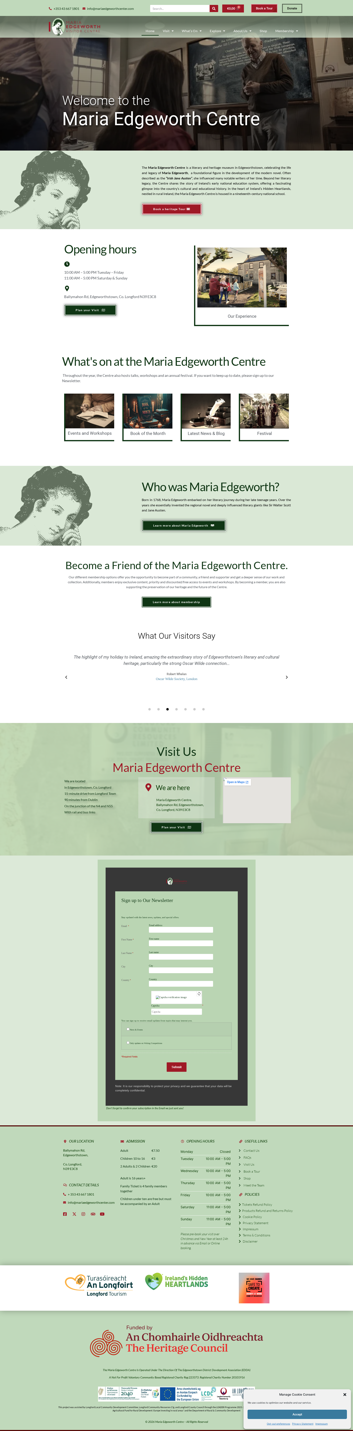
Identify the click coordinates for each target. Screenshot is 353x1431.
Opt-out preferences (278, 1423)
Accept (297, 1414)
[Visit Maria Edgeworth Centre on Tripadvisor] (94, 1214)
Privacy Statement (302, 1423)
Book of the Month (148, 433)
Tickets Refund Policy (256, 1204)
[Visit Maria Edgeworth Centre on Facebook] (66, 1214)
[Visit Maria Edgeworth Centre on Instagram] (85, 1214)
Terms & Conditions (255, 1235)
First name (154, 939)
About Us (240, 31)
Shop (263, 31)
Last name (154, 952)
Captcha (155, 1006)
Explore (215, 31)
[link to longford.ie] (99, 1284)
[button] (345, 1395)
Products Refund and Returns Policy (267, 1211)
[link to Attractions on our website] (176, 1281)
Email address (155, 925)
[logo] (74, 27)
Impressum (321, 1423)
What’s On (190, 31)
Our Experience (242, 316)
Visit (166, 31)
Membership (284, 31)
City (151, 966)
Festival (264, 433)
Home (150, 31)
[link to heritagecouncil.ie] (176, 1341)
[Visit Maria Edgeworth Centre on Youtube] (103, 1214)
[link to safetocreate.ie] (254, 1288)
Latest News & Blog (206, 433)
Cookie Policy (251, 1217)
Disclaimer (249, 1241)
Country (153, 979)
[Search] (214, 8)
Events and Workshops (90, 433)
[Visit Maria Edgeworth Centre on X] (75, 1214)
